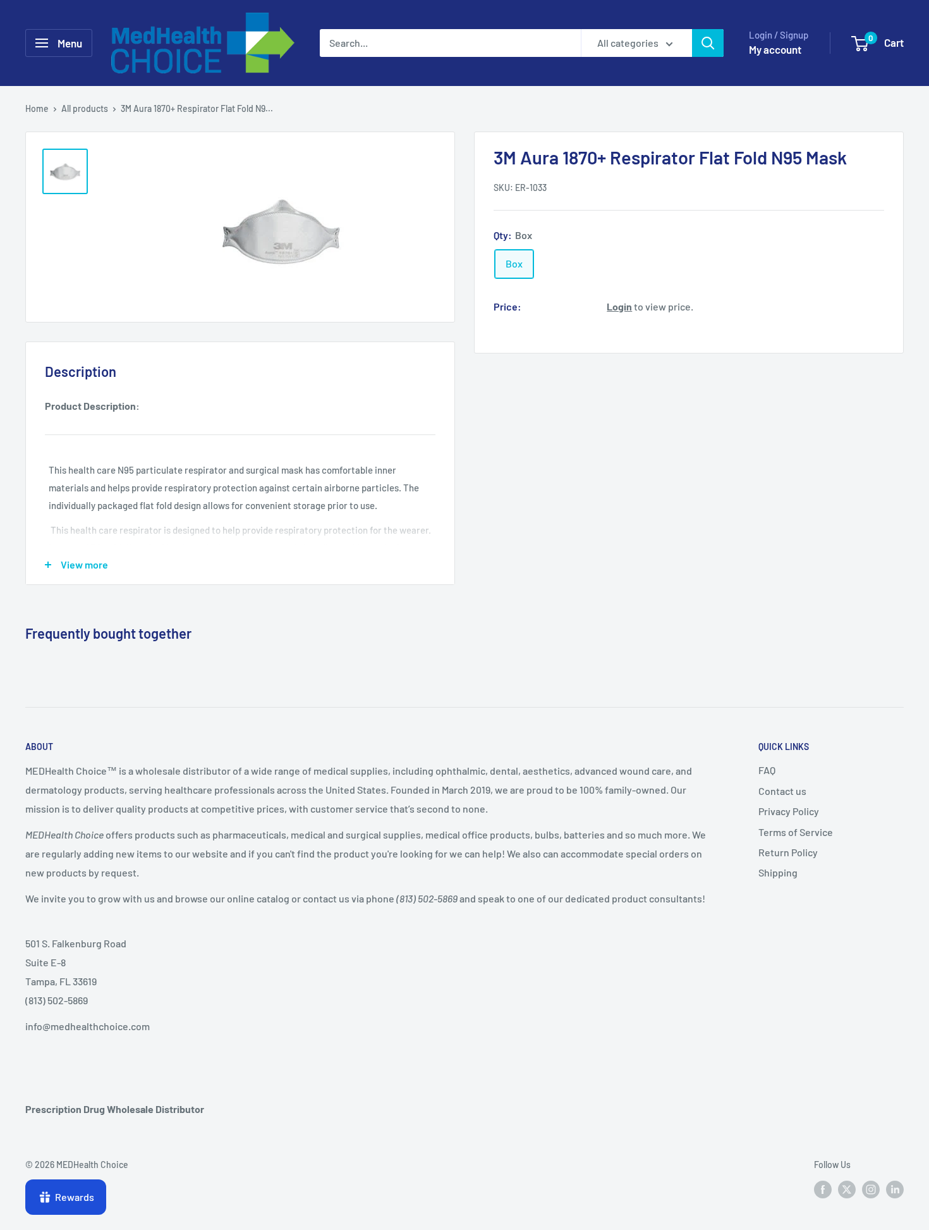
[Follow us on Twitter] (847, 1189)
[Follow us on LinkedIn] (895, 1189)
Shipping (778, 872)
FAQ (766, 770)
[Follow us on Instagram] (871, 1189)
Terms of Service (795, 832)
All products (84, 108)
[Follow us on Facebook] (823, 1189)
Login (619, 306)
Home (37, 108)
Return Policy (788, 852)
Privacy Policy (788, 811)
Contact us (782, 791)
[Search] (708, 43)
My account (775, 49)
